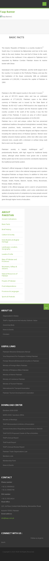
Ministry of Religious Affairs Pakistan (15, 370)
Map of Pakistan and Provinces (9, 260)
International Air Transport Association (16, 388)
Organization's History (10, 316)
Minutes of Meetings (10, 420)
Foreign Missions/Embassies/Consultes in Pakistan (21, 361)
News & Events (8, 330)
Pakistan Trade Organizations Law (15, 452)
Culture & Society (8, 235)
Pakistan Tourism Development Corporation (18, 393)
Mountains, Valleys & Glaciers (9, 268)
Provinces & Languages (10, 291)
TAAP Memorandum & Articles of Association (18, 424)
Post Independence (9, 286)
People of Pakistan (9, 281)
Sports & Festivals (8, 296)
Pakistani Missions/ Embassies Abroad (16, 352)
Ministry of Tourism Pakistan (13, 384)
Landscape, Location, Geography (10, 248)
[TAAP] (10, 11)
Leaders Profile (7, 254)
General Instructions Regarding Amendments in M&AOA (22, 429)
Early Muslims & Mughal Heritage (10, 241)
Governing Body (8, 325)
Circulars (6, 334)
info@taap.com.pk (7, 518)
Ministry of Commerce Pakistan (14, 379)
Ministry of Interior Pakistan (12, 375)
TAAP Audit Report (9, 442)
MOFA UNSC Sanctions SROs (13, 415)
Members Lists (8, 456)
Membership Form (9, 461)
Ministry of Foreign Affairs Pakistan (15, 365)
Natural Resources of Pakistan (9, 275)
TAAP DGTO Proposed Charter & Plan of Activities (20, 433)
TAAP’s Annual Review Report (13, 447)
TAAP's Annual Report (10, 438)
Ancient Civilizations (9, 219)
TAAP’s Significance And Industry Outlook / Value (20, 320)
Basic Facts (6, 224)
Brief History (6, 229)
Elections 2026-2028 (10, 410)
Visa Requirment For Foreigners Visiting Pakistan (20, 356)
